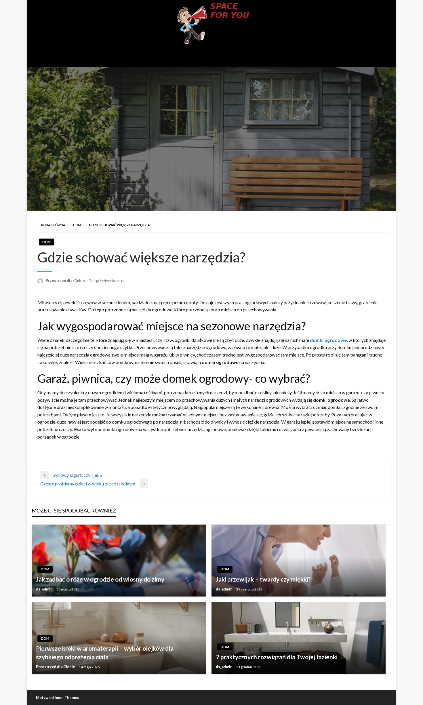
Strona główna (51, 225)
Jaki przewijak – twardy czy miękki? (263, 579)
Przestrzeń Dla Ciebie (211, 55)
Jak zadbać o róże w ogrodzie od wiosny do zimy (100, 579)
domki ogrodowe (328, 340)
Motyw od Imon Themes (57, 697)
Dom (77, 225)
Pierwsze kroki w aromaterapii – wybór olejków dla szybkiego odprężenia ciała (105, 652)
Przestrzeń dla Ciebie (66, 280)
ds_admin (45, 589)
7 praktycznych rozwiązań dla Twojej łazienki (277, 656)
